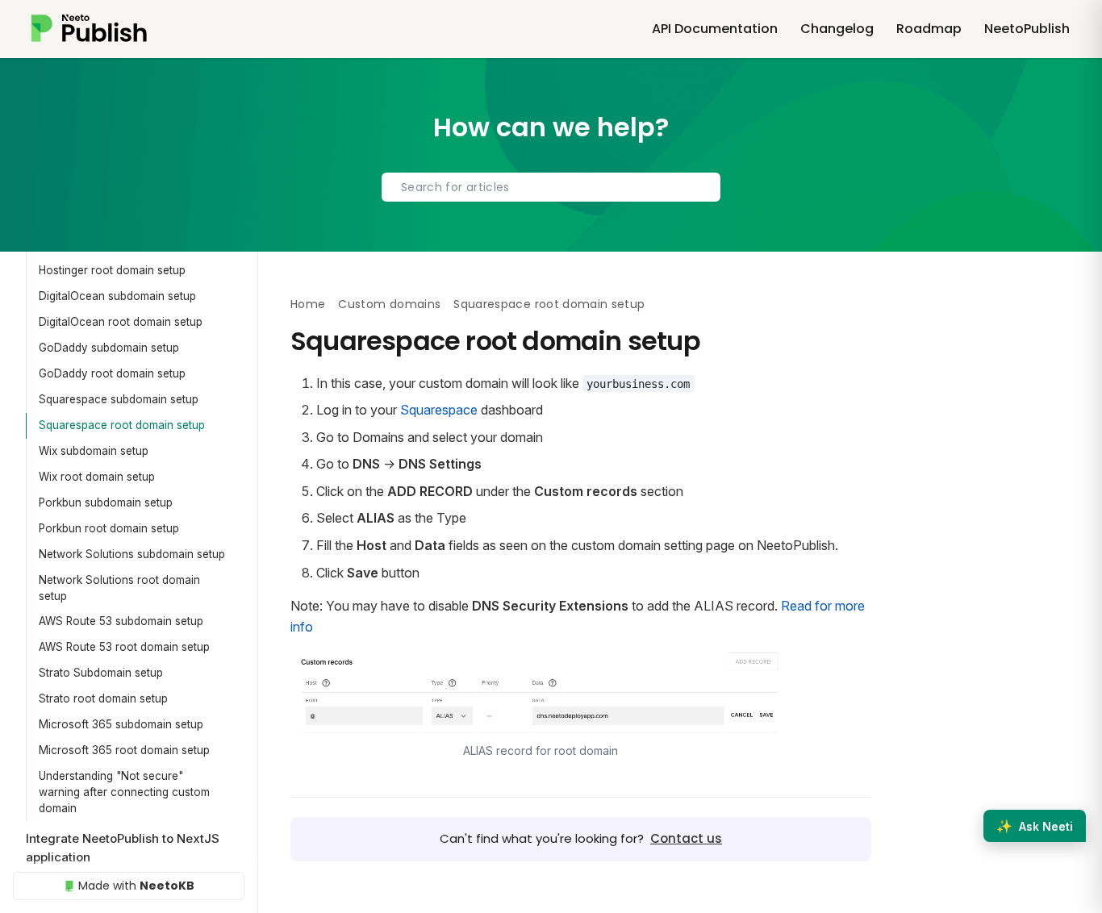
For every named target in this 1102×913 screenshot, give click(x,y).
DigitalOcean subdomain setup (117, 296)
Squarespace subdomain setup (118, 399)
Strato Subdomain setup (101, 672)
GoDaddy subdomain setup (109, 347)
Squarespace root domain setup (122, 425)
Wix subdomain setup (93, 450)
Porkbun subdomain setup (106, 502)
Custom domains (389, 304)
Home (307, 304)
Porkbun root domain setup (109, 528)
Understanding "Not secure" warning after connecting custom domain (124, 792)
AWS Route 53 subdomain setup (121, 621)
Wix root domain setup (97, 476)
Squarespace (439, 410)
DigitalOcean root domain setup (120, 321)
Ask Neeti (1034, 826)
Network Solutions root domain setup (119, 587)
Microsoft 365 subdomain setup (121, 724)
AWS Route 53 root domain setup (124, 646)
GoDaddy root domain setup (112, 373)
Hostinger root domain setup (112, 270)
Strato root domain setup (103, 698)
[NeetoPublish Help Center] (111, 29)
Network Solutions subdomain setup (132, 554)
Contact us (686, 838)
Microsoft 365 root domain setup (124, 750)
